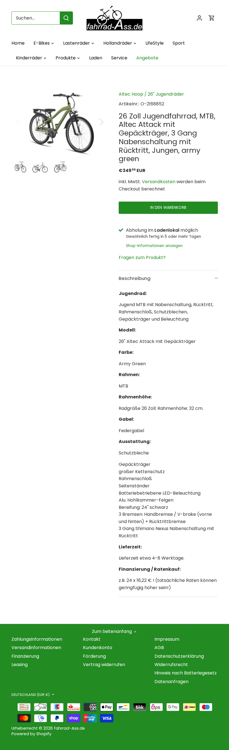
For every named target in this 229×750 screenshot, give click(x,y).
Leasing (19, 664)
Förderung (94, 656)
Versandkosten (158, 181)
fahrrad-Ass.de (69, 728)
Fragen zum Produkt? (142, 257)
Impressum (166, 639)
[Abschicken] (66, 18)
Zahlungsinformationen (36, 639)
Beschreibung (135, 278)
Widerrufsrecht (171, 664)
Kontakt (92, 639)
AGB (159, 647)
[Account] (199, 18)
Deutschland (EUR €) (30, 695)
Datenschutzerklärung (179, 656)
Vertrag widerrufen (104, 664)
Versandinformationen (36, 647)
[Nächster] (94, 121)
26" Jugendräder (166, 94)
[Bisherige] (25, 121)
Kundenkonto (97, 647)
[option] (59, 121)
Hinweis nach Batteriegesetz (185, 673)
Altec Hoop (131, 94)
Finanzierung (25, 656)
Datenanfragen (171, 681)
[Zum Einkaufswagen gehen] (211, 18)
